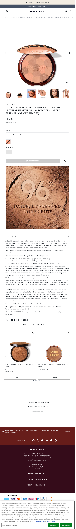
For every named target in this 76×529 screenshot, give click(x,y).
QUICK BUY (19, 377)
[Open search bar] (7, 11)
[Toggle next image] (69, 53)
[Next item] (69, 355)
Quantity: (10, 148)
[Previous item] (5, 355)
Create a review (37, 412)
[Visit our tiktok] (51, 440)
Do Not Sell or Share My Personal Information (37, 467)
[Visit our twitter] (38, 440)
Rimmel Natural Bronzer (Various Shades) (53, 364)
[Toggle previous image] (5, 53)
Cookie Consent (37, 464)
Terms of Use (51, 521)
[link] (66, 11)
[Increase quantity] (21, 152)
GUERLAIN (10, 104)
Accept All (53, 525)
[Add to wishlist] (65, 161)
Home (6, 17)
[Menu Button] (2, 11)
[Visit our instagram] (42, 440)
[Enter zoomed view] (67, 82)
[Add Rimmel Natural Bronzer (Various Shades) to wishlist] (68, 332)
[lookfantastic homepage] (37, 11)
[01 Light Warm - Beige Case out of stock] (8, 141)
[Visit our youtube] (47, 440)
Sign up (67, 431)
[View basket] (71, 11)
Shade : (8, 131)
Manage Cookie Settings (10, 525)
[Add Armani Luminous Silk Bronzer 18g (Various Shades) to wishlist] (33, 332)
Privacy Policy (40, 521)
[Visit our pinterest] (55, 440)
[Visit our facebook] (33, 440)
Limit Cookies (66, 525)
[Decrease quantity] (9, 152)
